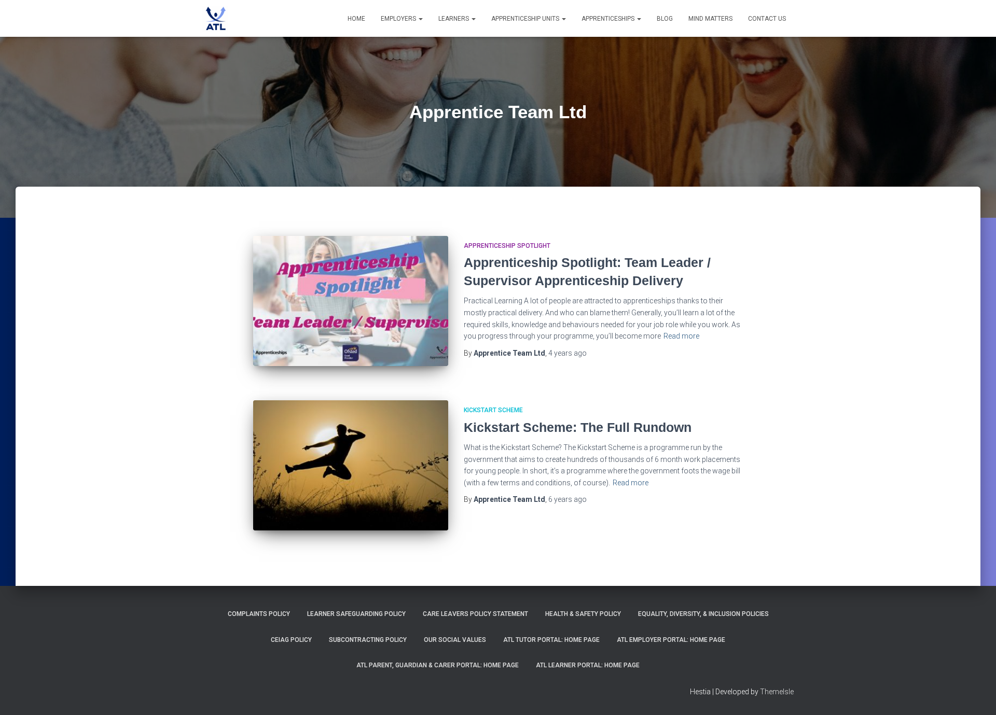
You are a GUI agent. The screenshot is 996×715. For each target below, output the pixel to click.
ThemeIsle (777, 692)
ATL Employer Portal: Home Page (671, 639)
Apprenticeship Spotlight (507, 245)
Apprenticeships (609, 18)
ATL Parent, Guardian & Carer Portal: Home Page (437, 665)
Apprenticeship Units (526, 18)
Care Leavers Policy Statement (475, 614)
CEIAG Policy (291, 639)
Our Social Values (455, 639)
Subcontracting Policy (368, 639)
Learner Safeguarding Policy (356, 614)
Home (356, 18)
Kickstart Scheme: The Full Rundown (577, 427)
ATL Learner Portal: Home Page (588, 665)
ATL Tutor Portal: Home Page (551, 639)
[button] (420, 18)
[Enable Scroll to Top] (975, 694)
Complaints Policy (259, 614)
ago (567, 353)
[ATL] (215, 19)
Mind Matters (710, 18)
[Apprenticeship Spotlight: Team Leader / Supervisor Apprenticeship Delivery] (350, 301)
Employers (399, 18)
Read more (681, 336)
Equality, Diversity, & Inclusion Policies (703, 614)
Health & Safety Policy (583, 614)
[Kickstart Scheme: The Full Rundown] (350, 465)
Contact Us (767, 18)
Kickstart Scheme (493, 410)
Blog (665, 18)
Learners (454, 18)
